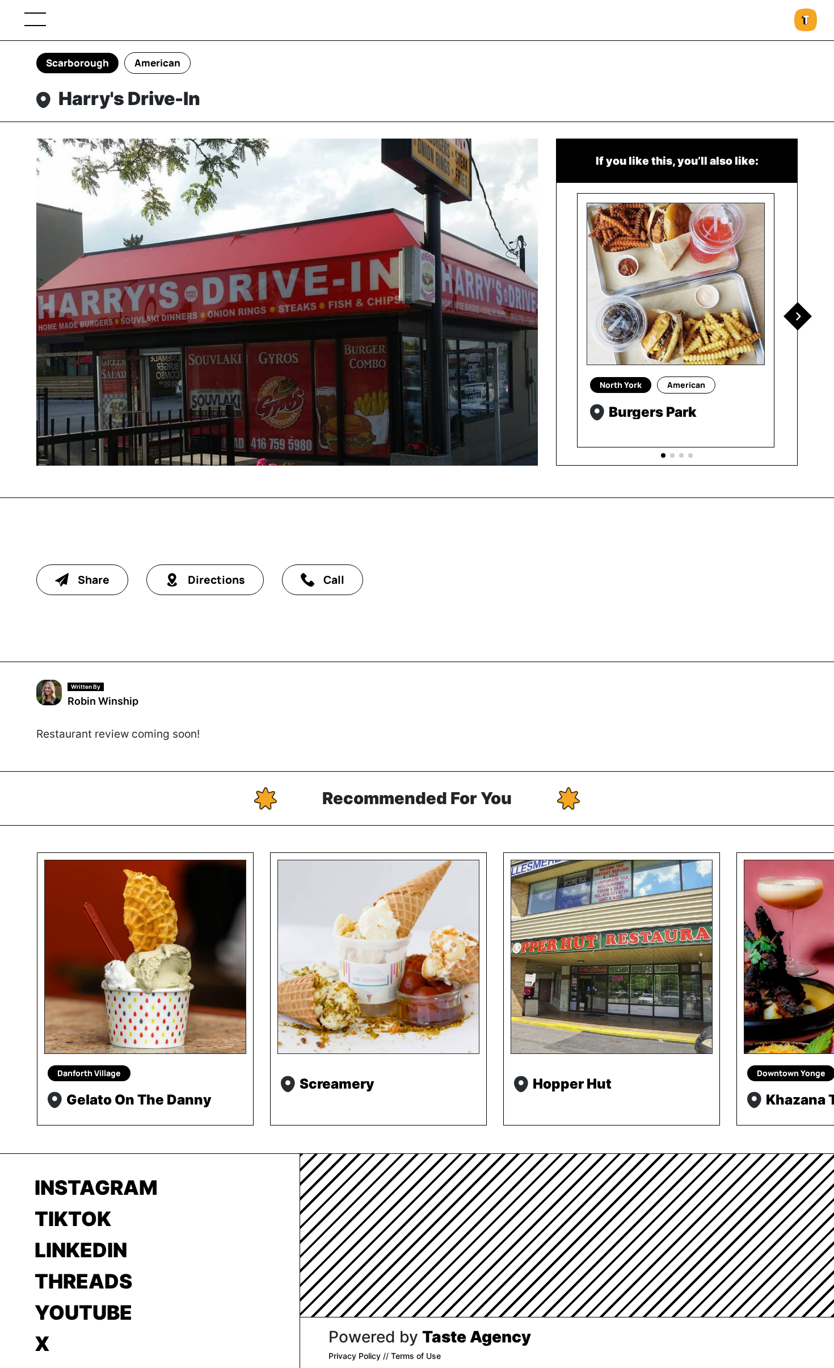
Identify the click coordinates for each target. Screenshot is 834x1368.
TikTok (73, 1218)
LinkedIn (81, 1250)
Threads (83, 1281)
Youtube (83, 1312)
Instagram (96, 1187)
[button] (798, 316)
